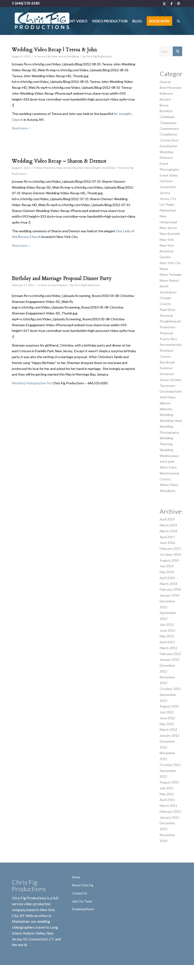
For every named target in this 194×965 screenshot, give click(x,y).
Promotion (167, 327)
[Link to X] (164, 3)
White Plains (169, 485)
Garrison (166, 181)
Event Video (169, 175)
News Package (170, 274)
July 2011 (167, 788)
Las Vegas (167, 204)
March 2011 (168, 806)
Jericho (165, 193)
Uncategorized (170, 391)
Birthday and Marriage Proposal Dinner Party (61, 278)
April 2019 (167, 519)
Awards (165, 82)
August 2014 (169, 560)
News (164, 269)
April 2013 (167, 642)
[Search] (178, 21)
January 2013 (169, 659)
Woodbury (167, 491)
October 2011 (170, 765)
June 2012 (167, 718)
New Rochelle (170, 234)
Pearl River (168, 310)
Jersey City (44, 56)
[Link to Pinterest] (178, 3)
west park (167, 461)
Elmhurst (166, 158)
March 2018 (168, 531)
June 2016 (167, 543)
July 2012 (167, 712)
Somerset (167, 374)
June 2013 (167, 630)
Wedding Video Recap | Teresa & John (54, 49)
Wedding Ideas (171, 421)
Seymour (166, 368)
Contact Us (79, 893)
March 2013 (168, 648)
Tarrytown (167, 386)
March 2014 (168, 584)
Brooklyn (166, 111)
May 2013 (167, 636)
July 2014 (167, 566)
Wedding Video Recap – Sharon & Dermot (59, 161)
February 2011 (170, 811)
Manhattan (168, 210)
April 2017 (167, 537)
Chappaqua (168, 123)
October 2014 (170, 554)
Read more (20, 128)
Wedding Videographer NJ (31, 383)
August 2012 (169, 706)
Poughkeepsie (170, 321)
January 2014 (169, 595)
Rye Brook (167, 362)
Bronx (164, 105)
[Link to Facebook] (171, 3)
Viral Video (108, 167)
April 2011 (167, 800)
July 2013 (167, 624)
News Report (93, 167)
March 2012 (168, 730)
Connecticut (169, 140)
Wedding (73, 56)
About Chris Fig (82, 885)
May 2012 (167, 724)
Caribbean (167, 117)
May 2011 (167, 794)
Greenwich (168, 187)
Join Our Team (82, 901)
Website (166, 409)
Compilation (168, 134)
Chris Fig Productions (99, 56)
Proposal (62, 285)
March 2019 (168, 525)
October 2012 (170, 689)
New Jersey (59, 56)
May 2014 (167, 572)
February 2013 (170, 654)
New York (78, 167)
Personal (166, 315)
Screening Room (83, 909)
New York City (170, 263)
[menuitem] (44, 21)
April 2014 (167, 578)
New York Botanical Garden (167, 251)
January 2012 (169, 735)
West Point (168, 467)
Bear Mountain (46, 167)
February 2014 (170, 589)
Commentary (169, 129)
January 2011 (169, 817)
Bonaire (165, 99)
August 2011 (169, 782)
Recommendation (173, 345)
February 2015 (170, 548)
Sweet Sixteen (170, 380)
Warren (165, 403)
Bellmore (166, 93)
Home (76, 877)
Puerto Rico (168, 339)
